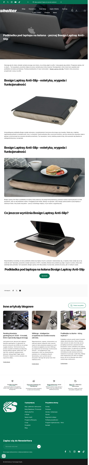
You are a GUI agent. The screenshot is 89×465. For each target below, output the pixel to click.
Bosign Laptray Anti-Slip (57, 69)
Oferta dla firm (29, 412)
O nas (26, 422)
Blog (26, 428)
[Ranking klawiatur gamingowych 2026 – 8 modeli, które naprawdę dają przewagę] (15, 320)
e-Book (27, 414)
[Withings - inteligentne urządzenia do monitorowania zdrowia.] (44, 320)
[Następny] (61, 2)
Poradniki (28, 425)
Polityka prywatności (51, 420)
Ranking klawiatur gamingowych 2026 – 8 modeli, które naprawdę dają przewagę (15, 335)
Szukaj (47, 406)
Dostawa (48, 409)
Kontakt (47, 425)
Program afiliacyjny (31, 420)
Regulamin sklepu (50, 417)
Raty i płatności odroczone (33, 406)
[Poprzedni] (28, 2)
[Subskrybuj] (39, 446)
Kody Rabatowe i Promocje (33, 409)
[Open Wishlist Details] (80, 11)
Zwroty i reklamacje (51, 412)
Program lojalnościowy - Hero (54, 422)
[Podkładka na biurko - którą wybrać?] (73, 320)
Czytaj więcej (6, 362)
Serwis (47, 414)
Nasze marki (28, 417)
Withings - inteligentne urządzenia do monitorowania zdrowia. (43, 335)
